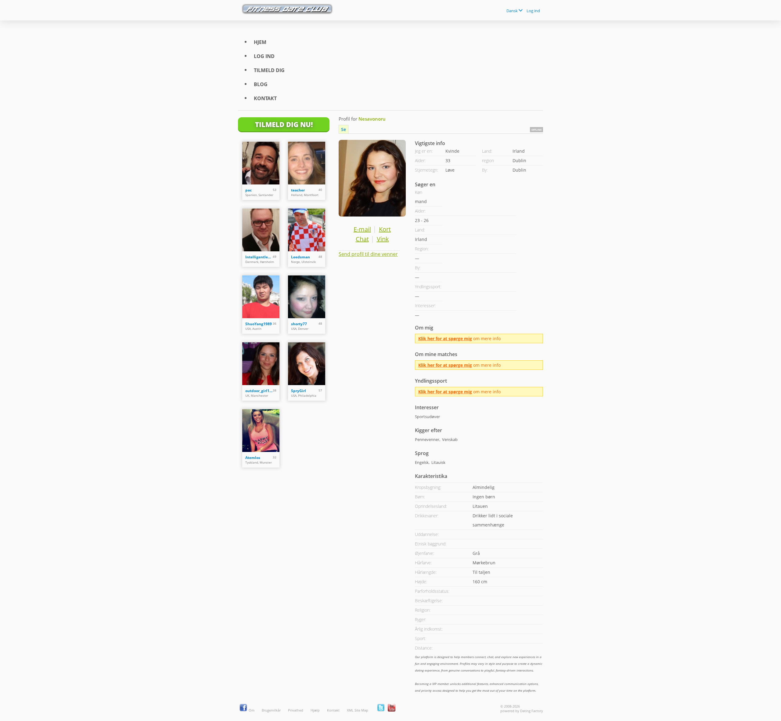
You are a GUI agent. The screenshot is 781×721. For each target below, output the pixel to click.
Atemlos (252, 457)
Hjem (260, 42)
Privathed (295, 710)
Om (251, 710)
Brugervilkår (271, 710)
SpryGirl (298, 390)
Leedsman (300, 257)
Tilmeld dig (269, 70)
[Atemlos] (260, 430)
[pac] (260, 163)
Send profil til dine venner (368, 254)
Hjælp (315, 710)
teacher (298, 190)
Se (343, 129)
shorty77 (299, 323)
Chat (362, 239)
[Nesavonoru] (372, 178)
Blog (261, 84)
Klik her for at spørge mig (445, 338)
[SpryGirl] (306, 363)
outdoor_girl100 (259, 390)
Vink (383, 239)
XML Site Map (357, 710)
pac (248, 190)
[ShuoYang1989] (260, 296)
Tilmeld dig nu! (284, 124)
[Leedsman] (306, 230)
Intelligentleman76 (259, 257)
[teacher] (306, 163)
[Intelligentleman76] (260, 230)
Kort (385, 229)
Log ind (533, 10)
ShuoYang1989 (258, 323)
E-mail (362, 229)
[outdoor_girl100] (260, 363)
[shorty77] (306, 296)
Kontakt (265, 98)
